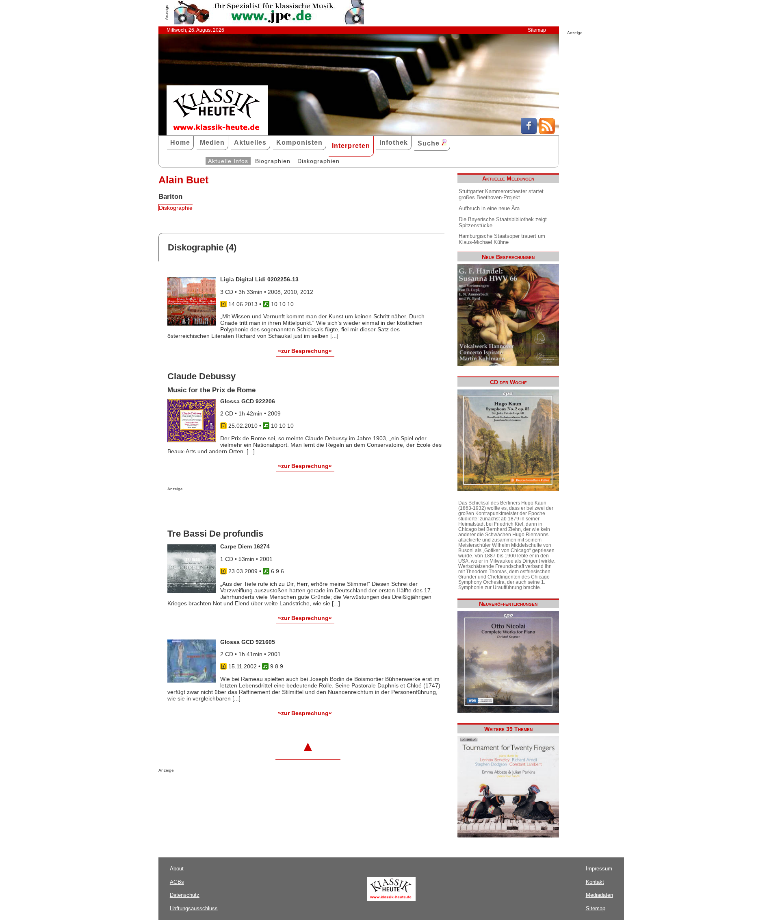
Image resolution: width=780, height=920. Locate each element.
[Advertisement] (262, 507)
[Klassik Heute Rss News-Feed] (547, 132)
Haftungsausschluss (194, 908)
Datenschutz (184, 895)
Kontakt (595, 882)
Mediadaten (599, 895)
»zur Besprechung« (305, 351)
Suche (430, 143)
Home (180, 142)
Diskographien (318, 161)
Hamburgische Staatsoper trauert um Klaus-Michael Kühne (502, 239)
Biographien (272, 161)
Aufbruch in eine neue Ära (489, 208)
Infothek (393, 142)
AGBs (177, 882)
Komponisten (299, 142)
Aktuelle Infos (228, 161)
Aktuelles (250, 142)
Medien (212, 142)
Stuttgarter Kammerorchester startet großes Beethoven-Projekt (501, 194)
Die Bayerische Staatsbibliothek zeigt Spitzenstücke (503, 222)
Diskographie (176, 207)
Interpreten (351, 145)
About (177, 869)
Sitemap (537, 30)
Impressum (599, 869)
